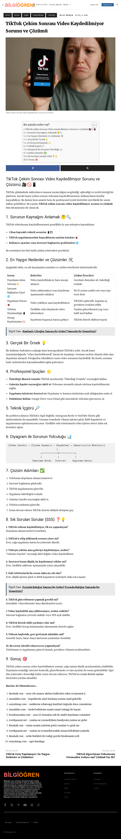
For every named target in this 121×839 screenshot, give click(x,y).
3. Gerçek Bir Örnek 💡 (37, 139)
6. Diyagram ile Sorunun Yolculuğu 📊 (43, 149)
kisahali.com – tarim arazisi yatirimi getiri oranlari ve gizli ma (44, 725)
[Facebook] (5, 805)
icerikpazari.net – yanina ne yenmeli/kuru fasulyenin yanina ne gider (48, 720)
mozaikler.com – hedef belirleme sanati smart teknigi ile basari (45, 709)
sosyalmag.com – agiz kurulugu (27, 741)
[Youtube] (25, 805)
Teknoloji (51, 15)
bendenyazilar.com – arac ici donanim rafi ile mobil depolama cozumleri (49, 714)
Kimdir (16, 15)
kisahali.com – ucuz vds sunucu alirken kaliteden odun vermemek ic (47, 693)
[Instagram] (31, 805)
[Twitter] (11, 805)
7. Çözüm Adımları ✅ (35, 153)
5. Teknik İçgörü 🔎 (35, 146)
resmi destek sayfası (92, 674)
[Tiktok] (38, 805)
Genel (7, 15)
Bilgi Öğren (66, 15)
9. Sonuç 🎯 (32, 159)
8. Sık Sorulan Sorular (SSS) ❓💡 (41, 156)
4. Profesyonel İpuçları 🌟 (38, 143)
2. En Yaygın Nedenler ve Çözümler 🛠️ (44, 136)
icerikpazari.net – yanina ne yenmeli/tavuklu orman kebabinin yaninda (49, 730)
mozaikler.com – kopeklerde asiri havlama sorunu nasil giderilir (45, 698)
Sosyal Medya (38, 15)
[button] (117, 4)
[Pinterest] (18, 805)
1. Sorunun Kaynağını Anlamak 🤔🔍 (43, 132)
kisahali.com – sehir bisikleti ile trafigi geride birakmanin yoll (44, 736)
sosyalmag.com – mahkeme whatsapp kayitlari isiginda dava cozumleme (50, 704)
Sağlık (26, 15)
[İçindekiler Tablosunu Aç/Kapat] (92, 125)
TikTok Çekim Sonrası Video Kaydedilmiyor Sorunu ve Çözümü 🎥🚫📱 (60, 129)
